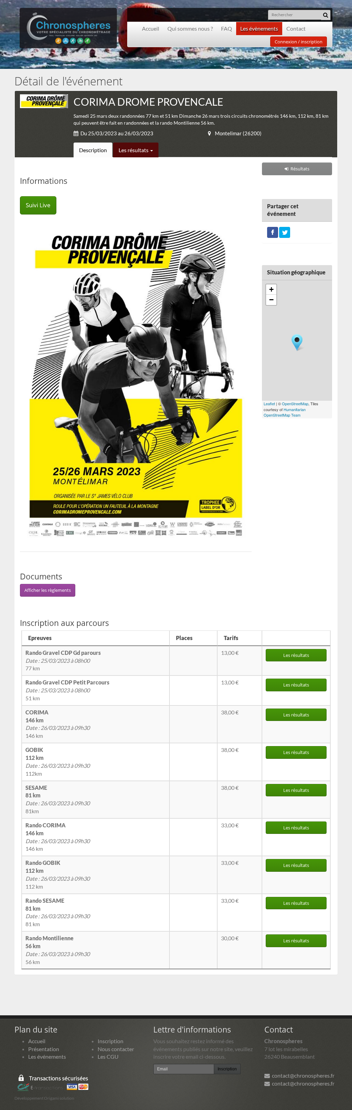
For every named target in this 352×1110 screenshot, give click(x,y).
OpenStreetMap (295, 403)
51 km (67, 690)
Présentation (43, 1049)
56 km (57, 950)
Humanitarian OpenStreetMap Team (285, 412)
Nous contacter (116, 1049)
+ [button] (271, 289)
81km (57, 799)
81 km (57, 912)
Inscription (110, 1041)
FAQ (226, 28)
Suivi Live (38, 205)
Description (93, 150)
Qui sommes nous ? (190, 28)
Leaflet (269, 403)
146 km (57, 724)
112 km (57, 874)
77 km (63, 660)
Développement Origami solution (44, 1098)
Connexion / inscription (298, 42)
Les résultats (134, 150)
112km (57, 761)
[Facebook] (272, 231)
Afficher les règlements (47, 590)
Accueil (150, 28)
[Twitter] (284, 231)
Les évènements (259, 28)
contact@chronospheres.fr (302, 1075)
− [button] (271, 299)
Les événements (47, 1056)
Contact (296, 28)
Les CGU (108, 1056)
